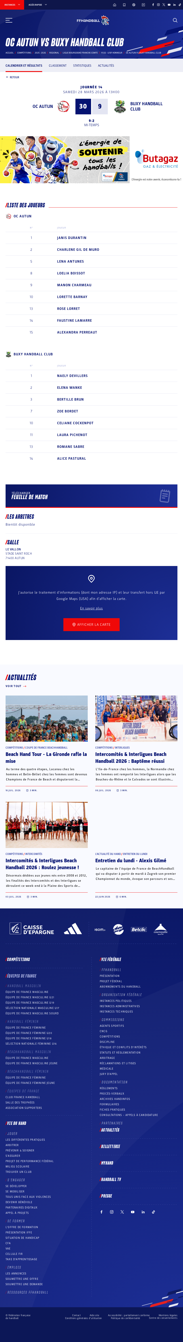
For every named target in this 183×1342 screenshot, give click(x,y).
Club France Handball (23, 1097)
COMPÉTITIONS (110, 1036)
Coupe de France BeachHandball (46, 747)
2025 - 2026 (40, 52)
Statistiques (82, 66)
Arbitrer (12, 1145)
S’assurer (13, 1155)
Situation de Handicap (22, 1237)
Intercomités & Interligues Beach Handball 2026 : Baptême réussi (130, 757)
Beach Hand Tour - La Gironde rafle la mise (46, 757)
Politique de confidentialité (125, 1318)
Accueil (10, 52)
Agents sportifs (112, 1025)
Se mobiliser (15, 1191)
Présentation (110, 976)
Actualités (106, 66)
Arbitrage (107, 1058)
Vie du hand (16, 1123)
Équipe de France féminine (26, 1027)
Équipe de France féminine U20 (29, 1033)
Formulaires (109, 1104)
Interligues (122, 747)
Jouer (13, 1134)
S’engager (16, 1180)
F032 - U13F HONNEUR (111, 52)
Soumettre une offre (22, 1278)
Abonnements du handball (120, 986)
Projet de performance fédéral (30, 1161)
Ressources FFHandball (28, 1292)
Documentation (115, 1082)
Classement (58, 66)
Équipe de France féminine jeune (30, 1083)
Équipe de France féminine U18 (29, 1038)
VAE (8, 1248)
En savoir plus (91, 608)
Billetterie (110, 1146)
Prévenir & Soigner (20, 1150)
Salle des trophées (20, 1102)
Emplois (14, 1267)
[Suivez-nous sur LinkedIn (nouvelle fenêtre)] (174, 4)
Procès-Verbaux (112, 1093)
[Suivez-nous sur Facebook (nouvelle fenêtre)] (153, 4)
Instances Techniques (116, 1011)
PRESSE (106, 1196)
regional (54, 52)
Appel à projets (17, 1212)
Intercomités (33, 854)
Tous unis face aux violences (28, 1196)
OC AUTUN (43, 106)
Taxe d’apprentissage (21, 1259)
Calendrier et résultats (24, 66)
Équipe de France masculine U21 (30, 997)
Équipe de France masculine (27, 992)
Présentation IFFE (19, 1232)
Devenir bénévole (19, 1202)
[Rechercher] (175, 20)
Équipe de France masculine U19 (30, 1002)
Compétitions (24, 52)
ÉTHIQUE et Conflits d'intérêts (123, 1047)
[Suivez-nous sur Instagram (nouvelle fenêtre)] (158, 4)
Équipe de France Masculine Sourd (32, 1013)
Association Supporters (24, 1107)
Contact (76, 1315)
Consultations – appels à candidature (129, 1115)
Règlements (109, 1088)
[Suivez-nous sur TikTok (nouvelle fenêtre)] (180, 4)
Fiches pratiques (112, 1109)
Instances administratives (120, 1006)
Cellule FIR (14, 1254)
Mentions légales (168, 1315)
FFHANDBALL (112, 970)
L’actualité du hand (108, 854)
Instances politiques (116, 1000)
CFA (8, 1243)
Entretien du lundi (135, 854)
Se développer (16, 1186)
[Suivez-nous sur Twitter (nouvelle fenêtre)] (163, 4)
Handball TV (111, 1179)
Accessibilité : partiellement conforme (129, 1315)
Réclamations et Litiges (118, 1063)
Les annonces (16, 1273)
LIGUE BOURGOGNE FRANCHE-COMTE (80, 52)
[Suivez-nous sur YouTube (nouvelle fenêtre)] (169, 4)
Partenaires (112, 1123)
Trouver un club (19, 1171)
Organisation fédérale (122, 995)
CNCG (103, 1031)
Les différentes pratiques (25, 1139)
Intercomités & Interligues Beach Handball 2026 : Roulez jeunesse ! (42, 864)
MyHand (107, 1163)
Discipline (107, 1042)
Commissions (113, 1020)
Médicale (107, 1068)
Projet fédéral (111, 981)
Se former (16, 1221)
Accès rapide (35, 5)
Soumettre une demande (24, 1284)
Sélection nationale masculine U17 (33, 1008)
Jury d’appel (109, 1074)
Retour (14, 77)
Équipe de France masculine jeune (32, 1063)
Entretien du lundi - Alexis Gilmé (130, 861)
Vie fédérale (111, 959)
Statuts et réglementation (120, 1052)
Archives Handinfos (115, 1099)
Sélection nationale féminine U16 (31, 1043)
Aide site (94, 1315)
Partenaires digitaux (21, 1207)
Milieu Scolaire (17, 1166)
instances (9, 5)
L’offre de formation (22, 1227)
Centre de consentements (163, 1318)
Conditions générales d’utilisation (83, 1318)
